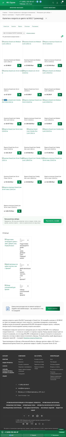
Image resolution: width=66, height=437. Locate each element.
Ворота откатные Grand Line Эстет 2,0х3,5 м (32, 119)
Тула (30, 4)
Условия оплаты (38, 359)
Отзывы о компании (23, 364)
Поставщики (53, 362)
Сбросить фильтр (30, 33)
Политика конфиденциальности (55, 372)
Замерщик (61, 432)
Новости (20, 359)
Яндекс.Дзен (42, 416)
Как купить (38, 356)
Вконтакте (24, 416)
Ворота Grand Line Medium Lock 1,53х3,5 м (52, 89)
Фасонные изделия (47, 407)
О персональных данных (56, 369)
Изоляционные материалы (12, 407)
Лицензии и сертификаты (25, 367)
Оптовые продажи (55, 364)
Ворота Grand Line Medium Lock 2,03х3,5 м (52, 119)
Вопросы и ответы (55, 367)
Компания (21, 356)
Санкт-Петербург (22, 395)
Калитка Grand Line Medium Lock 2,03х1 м (32, 60)
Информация (54, 356)
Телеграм (29, 416)
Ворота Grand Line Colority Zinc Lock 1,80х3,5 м (32, 177)
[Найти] (53, 3)
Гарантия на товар (39, 364)
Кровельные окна (29, 405)
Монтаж (5, 359)
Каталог (5, 356)
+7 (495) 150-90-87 (26, 2)
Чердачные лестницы (13, 405)
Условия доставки (39, 362)
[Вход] (57, 3)
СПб (27, 4)
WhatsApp (33, 416)
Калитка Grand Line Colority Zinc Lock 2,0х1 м (12, 119)
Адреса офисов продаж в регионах (24, 370)
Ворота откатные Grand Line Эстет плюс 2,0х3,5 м (53, 177)
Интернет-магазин (16, 7)
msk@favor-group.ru (24, 388)
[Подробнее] (27, 240)
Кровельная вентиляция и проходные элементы (24, 402)
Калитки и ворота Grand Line (33, 338)
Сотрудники (21, 373)
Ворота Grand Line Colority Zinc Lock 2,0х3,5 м (52, 148)
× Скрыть (61, 429)
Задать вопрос (53, 308)
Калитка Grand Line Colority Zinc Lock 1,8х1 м (32, 148)
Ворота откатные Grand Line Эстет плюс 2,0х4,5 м (12, 206)
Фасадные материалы (31, 407)
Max (37, 416)
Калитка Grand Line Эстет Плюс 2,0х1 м (11, 177)
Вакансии (20, 362)
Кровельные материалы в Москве (24, 422)
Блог (51, 359)
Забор (33, 410)
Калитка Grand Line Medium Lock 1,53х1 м (12, 60)
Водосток (59, 407)
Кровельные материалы (51, 402)
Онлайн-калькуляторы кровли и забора (8, 371)
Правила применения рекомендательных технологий (55, 378)
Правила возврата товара (39, 367)
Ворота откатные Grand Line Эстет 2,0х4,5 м (53, 60)
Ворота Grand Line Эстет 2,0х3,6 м (31, 89)
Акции (5, 376)
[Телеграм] (37, 2)
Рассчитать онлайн (52, 221)
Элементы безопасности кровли (48, 405)
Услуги (5, 366)
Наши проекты (8, 362)
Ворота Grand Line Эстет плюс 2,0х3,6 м (11, 148)
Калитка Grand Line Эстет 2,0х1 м (11, 89)
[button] (19, 65)
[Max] (40, 2)
